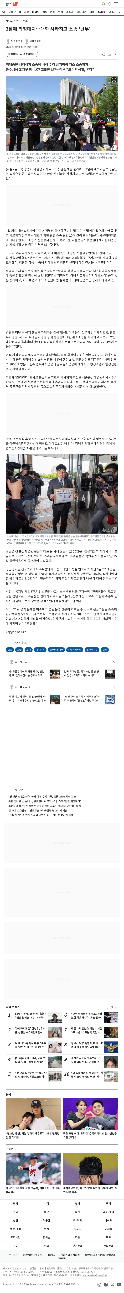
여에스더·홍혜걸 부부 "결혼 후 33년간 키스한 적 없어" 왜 (30, 1047)
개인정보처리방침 (70, 1254)
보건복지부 (92, 649)
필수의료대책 (56, 649)
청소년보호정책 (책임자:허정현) (100, 1254)
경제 (77, 1203)
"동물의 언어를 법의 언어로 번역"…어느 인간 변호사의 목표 (40, 815)
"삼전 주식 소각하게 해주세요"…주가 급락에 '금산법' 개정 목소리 (82, 698)
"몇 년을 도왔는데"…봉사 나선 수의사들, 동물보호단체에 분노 (42, 796)
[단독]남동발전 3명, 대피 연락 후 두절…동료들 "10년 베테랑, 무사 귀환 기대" (30, 1062)
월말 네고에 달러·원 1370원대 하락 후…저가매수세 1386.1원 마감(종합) (27, 698)
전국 (15, 1212)
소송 (28, 649)
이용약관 (51, 1254)
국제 (108, 1203)
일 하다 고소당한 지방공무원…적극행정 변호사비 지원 (37, 810)
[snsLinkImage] (99, 1284)
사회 (46, 1203)
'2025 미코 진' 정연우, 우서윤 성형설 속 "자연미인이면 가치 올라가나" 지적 (30, 1032)
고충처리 (62, 1258)
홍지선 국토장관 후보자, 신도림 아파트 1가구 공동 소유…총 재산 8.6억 (86, 1062)
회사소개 (13, 1254)
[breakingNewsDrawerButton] (109, 3)
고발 (19, 649)
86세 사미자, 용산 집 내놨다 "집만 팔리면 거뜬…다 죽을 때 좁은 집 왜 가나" (30, 1017)
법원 (105, 649)
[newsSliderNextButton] (115, 1007)
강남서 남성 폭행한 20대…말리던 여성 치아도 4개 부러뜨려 (87, 1047)
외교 (46, 1212)
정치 (15, 1203)
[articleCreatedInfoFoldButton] (39, 47)
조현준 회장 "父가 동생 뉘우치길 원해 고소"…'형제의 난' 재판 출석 (44, 805)
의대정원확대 (75, 649)
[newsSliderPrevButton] (107, 1007)
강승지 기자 (17, 41)
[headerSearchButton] (103, 3)
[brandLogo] (12, 3)
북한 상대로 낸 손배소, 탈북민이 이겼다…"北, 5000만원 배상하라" (44, 801)
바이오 (9, 20)
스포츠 (10, 1149)
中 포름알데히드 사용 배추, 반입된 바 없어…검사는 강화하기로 (26, 673)
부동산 (46, 1220)
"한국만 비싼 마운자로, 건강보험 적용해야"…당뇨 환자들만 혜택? (86, 1017)
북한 (77, 1212)
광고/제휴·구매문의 (32, 1254)
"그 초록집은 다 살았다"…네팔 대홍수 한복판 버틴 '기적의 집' (87, 1076)
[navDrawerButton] (115, 3)
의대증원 (40, 649)
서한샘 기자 (35, 41)
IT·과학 (77, 1220)
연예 (8, 1094)
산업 (15, 1220)
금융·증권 (108, 1212)
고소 (10, 649)
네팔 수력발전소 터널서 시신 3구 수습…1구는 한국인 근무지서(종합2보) (87, 1032)
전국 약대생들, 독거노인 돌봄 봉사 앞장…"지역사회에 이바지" (81, 673)
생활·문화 (15, 1229)
